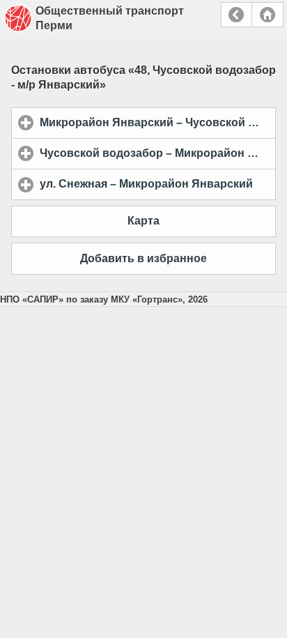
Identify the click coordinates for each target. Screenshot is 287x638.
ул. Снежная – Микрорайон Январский (158, 184)
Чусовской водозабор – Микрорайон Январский (158, 153)
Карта (143, 221)
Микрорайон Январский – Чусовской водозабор (158, 122)
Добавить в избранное (143, 258)
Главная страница (267, 14)
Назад (236, 14)
